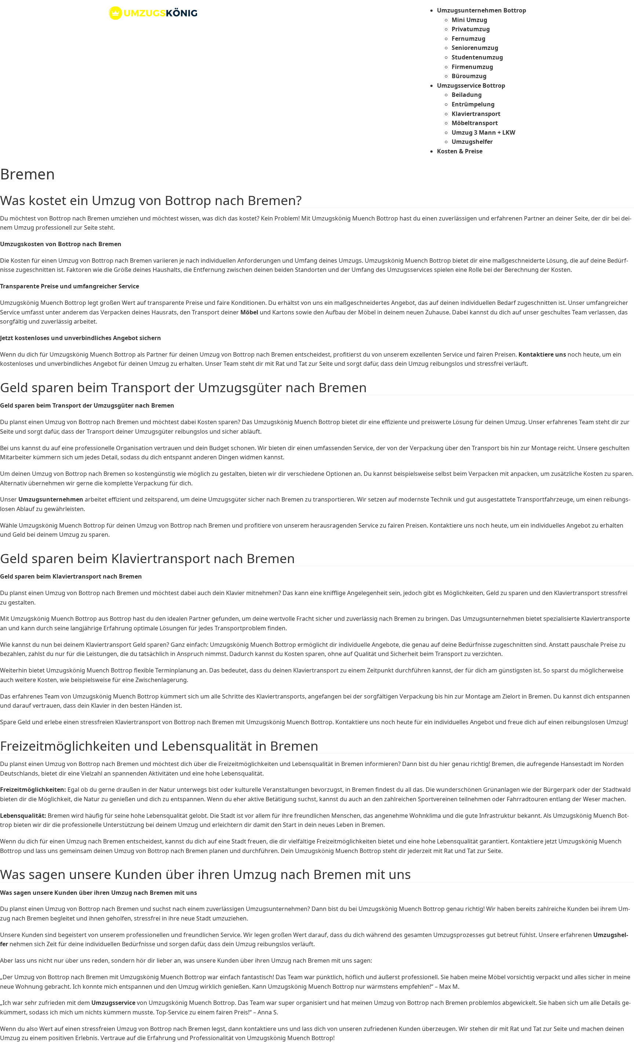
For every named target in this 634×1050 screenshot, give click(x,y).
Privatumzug (471, 29)
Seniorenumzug (475, 48)
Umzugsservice (113, 1003)
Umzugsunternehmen (50, 499)
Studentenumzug (477, 57)
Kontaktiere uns (542, 354)
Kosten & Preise (459, 151)
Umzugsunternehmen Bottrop (481, 10)
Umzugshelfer (472, 142)
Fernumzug (468, 38)
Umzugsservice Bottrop (471, 85)
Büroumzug (469, 76)
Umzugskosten (22, 244)
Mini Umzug (469, 20)
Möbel (249, 312)
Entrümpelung (473, 104)
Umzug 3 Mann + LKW (483, 132)
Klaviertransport (476, 114)
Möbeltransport (475, 123)
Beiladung (467, 95)
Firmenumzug (472, 67)
